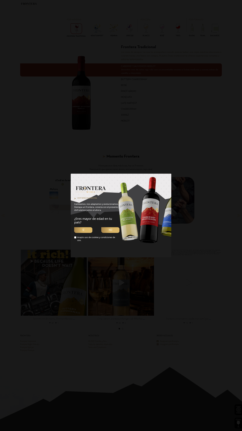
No (110, 230)
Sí (83, 230)
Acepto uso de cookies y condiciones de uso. (96, 239)
